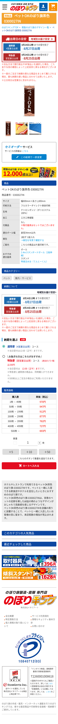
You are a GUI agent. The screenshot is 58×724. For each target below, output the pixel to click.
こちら (25, 150)
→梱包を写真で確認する (32, 240)
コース (23, 346)
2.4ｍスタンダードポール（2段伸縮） (36, 254)
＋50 (47, 452)
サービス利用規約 (40, 615)
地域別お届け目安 (40, 38)
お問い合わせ (38, 625)
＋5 (11, 452)
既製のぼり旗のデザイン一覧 (35, 27)
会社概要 (9, 615)
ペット (6, 278)
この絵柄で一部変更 (29, 157)
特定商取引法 (11, 619)
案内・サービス (23, 278)
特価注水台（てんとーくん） (34, 261)
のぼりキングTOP (10, 27)
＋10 (29, 452)
